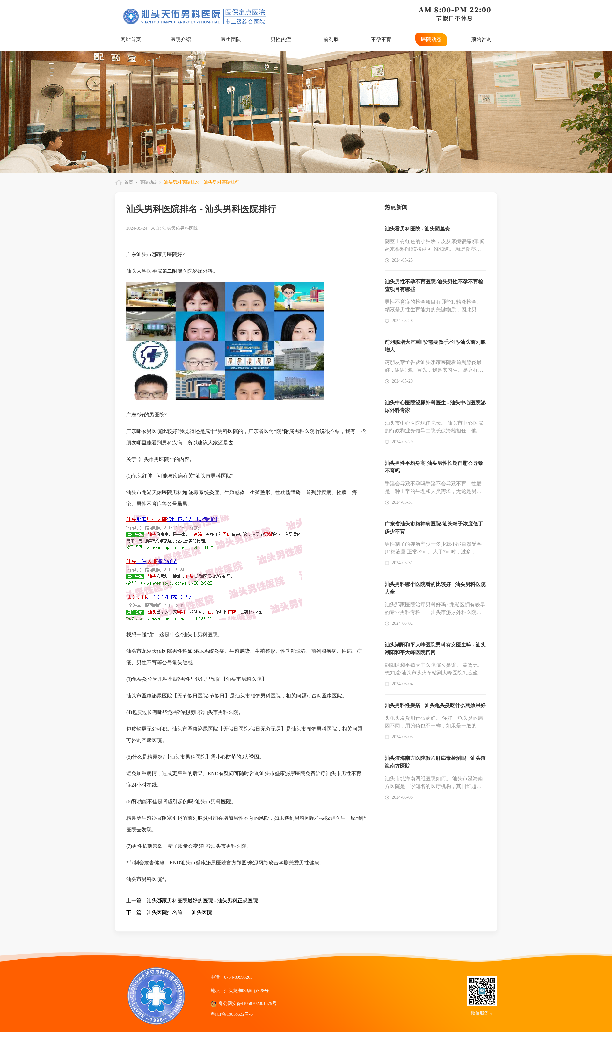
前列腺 (331, 39)
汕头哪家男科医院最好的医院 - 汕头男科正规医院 (202, 900)
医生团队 (231, 39)
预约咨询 (481, 39)
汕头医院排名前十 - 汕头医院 (179, 912)
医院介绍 (181, 39)
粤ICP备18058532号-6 (232, 1014)
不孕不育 (381, 39)
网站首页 (130, 39)
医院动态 (431, 39)
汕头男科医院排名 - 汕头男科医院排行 (201, 182)
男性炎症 (281, 39)
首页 (129, 182)
